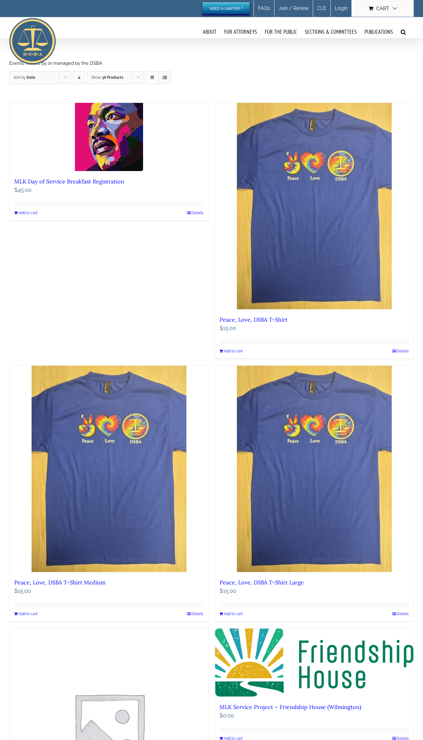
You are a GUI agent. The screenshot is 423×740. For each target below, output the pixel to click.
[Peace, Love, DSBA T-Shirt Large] (314, 469)
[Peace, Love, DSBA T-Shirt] (314, 206)
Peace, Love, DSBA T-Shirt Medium (60, 582)
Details (197, 213)
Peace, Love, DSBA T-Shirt (254, 319)
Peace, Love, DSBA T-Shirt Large (262, 582)
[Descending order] (79, 77)
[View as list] (165, 78)
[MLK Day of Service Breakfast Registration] (109, 137)
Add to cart (28, 213)
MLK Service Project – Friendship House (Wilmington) (290, 707)
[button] (403, 31)
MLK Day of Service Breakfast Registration (69, 181)
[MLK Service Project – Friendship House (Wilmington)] (314, 662)
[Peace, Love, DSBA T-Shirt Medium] (109, 469)
